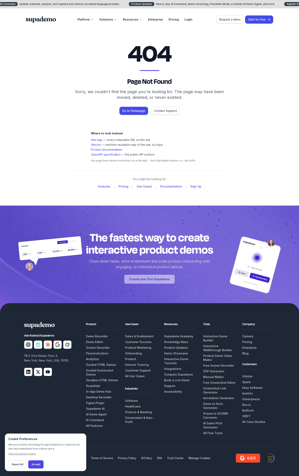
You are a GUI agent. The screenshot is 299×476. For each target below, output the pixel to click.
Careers (247, 336)
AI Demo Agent (96, 414)
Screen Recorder (98, 347)
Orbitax (247, 376)
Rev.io (246, 404)
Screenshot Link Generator (214, 390)
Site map (97, 140)
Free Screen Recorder (218, 365)
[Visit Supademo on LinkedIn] (28, 372)
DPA (159, 458)
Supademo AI (95, 408)
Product (130, 359)
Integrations (172, 368)
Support (169, 386)
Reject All (17, 464)
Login (188, 19)
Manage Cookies (199, 458)
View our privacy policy (22, 453)
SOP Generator (213, 371)
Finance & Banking (138, 412)
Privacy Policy (127, 458)
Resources (130, 19)
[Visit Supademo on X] (38, 372)
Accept (36, 464)
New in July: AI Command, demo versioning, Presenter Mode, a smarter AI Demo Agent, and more (203, 3)
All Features (94, 425)
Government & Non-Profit (139, 420)
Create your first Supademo (149, 279)
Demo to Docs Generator (213, 406)
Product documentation (106, 149)
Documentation (171, 186)
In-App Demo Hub (98, 391)
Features (104, 186)
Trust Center (175, 458)
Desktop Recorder (98, 397)
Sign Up (195, 186)
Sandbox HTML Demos (102, 380)
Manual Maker (213, 377)
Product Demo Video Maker (217, 358)
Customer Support (138, 370)
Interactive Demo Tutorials (176, 361)
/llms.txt (96, 144)
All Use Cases (135, 376)
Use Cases (144, 186)
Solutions (106, 19)
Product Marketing (138, 347)
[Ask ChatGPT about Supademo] (28, 345)
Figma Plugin (95, 403)
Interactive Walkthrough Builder (217, 348)
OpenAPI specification (106, 154)
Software (131, 400)
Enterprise (155, 19)
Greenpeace (251, 399)
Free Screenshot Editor (219, 382)
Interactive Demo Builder (215, 338)
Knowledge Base (176, 342)
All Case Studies (253, 422)
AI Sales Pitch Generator (213, 425)
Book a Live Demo (177, 380)
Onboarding (133, 353)
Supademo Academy (178, 336)
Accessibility (173, 391)
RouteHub (93, 386)
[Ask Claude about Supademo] (48, 345)
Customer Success (138, 342)
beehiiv (247, 393)
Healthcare (133, 406)
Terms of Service (102, 458)
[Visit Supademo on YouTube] (48, 372)
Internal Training (137, 364)
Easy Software (252, 387)
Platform (83, 19)
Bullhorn (248, 410)
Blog (245, 353)
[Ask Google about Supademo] (57, 345)
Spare (246, 382)
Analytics (92, 359)
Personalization (97, 353)
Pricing (174, 19)
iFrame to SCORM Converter (215, 415)
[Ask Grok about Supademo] (67, 345)
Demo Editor (94, 342)
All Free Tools (213, 433)
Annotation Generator (218, 398)
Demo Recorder (97, 336)
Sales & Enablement (139, 336)
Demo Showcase (176, 353)
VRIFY (246, 416)
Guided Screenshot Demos (99, 372)
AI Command (95, 420)
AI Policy (146, 458)
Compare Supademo (178, 374)
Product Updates (176, 347)
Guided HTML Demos (101, 364)
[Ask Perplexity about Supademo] (38, 345)
